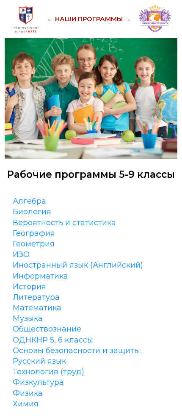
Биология (32, 211)
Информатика (40, 276)
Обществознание (47, 329)
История (29, 286)
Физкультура (38, 382)
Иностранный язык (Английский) (78, 265)
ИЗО (21, 254)
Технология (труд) (48, 371)
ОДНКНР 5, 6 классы (53, 340)
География (34, 233)
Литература (36, 297)
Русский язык (39, 361)
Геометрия (34, 244)
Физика (28, 393)
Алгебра (29, 201)
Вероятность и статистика (64, 222)
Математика (37, 307)
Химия (26, 404)
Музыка (28, 318)
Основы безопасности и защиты (76, 350)
